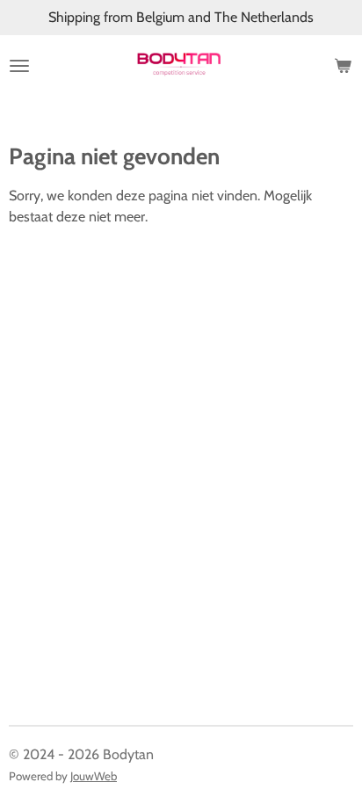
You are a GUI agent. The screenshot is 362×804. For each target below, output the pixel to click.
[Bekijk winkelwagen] (342, 66)
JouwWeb (93, 776)
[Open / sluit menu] (19, 66)
